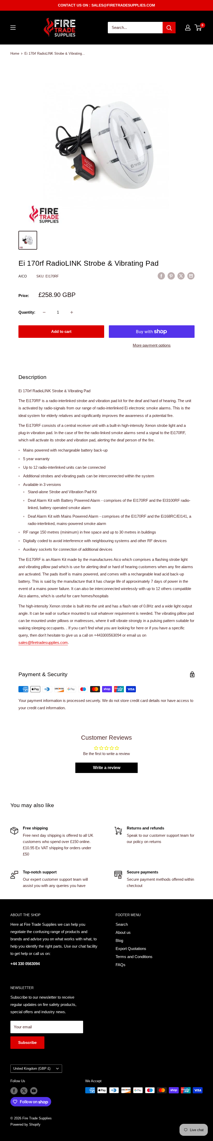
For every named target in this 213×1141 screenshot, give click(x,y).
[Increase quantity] (71, 312)
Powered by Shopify (25, 1124)
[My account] (187, 27)
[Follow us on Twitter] (24, 1090)
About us (123, 932)
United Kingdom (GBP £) (31, 1068)
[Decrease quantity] (44, 312)
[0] (198, 27)
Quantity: (26, 312)
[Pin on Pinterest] (171, 276)
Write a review (106, 767)
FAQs (120, 964)
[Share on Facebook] (161, 276)
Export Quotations (131, 948)
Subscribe (27, 1042)
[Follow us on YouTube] (33, 1090)
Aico (23, 276)
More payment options (152, 345)
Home (14, 53)
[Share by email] (191, 276)
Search (122, 924)
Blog (119, 940)
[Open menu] (13, 28)
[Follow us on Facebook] (14, 1090)
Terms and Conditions (134, 956)
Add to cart (61, 331)
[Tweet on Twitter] (181, 276)
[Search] (169, 27)
